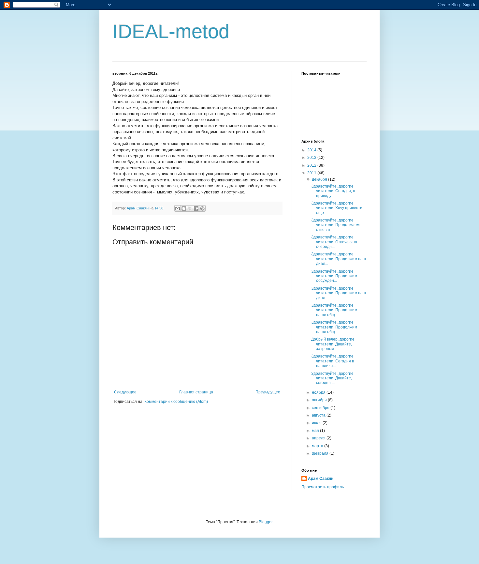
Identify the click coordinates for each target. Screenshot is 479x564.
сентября (321, 407)
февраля (320, 453)
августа (319, 415)
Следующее (125, 392)
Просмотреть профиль (322, 487)
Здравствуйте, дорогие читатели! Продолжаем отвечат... (335, 225)
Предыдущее (267, 392)
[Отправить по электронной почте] (177, 208)
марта (318, 446)
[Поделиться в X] (190, 208)
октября (320, 400)
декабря (320, 179)
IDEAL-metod (170, 31)
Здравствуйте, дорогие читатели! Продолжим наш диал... (338, 259)
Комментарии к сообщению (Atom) (176, 401)
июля (317, 422)
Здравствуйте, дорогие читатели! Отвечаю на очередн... (334, 242)
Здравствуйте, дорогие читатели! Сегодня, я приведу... (333, 191)
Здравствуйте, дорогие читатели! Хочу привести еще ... (336, 208)
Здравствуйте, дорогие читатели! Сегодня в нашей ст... (332, 361)
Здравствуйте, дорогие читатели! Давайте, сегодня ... (332, 378)
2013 (312, 157)
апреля (319, 438)
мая (316, 430)
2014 (312, 150)
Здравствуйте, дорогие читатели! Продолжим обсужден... (334, 276)
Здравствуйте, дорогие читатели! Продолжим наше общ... (334, 310)
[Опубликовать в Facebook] (196, 208)
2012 (312, 165)
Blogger (265, 522)
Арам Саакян (320, 478)
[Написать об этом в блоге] (184, 208)
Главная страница (196, 392)
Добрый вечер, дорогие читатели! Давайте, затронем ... (333, 344)
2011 (312, 173)
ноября (319, 392)
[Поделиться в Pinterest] (202, 208)
